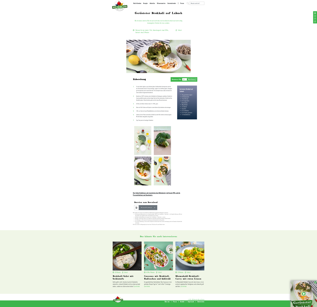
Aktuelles (152, 3)
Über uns (167, 302)
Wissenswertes (161, 3)
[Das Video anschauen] (304, 297)
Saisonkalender (171, 3)
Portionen (192, 79)
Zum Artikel (137, 286)
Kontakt (182, 302)
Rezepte (145, 3)
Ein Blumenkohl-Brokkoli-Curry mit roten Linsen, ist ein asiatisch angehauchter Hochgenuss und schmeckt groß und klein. (189, 284)
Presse (182, 3)
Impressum (191, 302)
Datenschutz (200, 302)
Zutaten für (176, 79)
